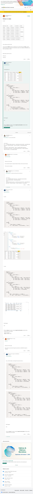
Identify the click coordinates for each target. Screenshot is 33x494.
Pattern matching (7, 481)
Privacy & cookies (22, 490)
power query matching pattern (9, 474)
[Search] (25, 7)
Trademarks (30, 490)
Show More (8, 187)
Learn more (25, 11)
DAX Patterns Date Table (8, 484)
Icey (6, 62)
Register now (3, 4)
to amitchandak (15, 154)
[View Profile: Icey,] (5, 63)
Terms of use (26, 490)
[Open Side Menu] (2, 7)
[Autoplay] (15, 465)
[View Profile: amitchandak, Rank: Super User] (5, 136)
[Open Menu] (30, 9)
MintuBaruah (7, 15)
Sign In (30, 7)
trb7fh (9, 479)
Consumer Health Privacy (12, 492)
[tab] (16, 465)
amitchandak (7, 135)
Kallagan (9, 482)
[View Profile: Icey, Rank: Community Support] (5, 190)
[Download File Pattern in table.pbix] (11, 333)
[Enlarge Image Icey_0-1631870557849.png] (13, 76)
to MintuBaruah (9, 62)
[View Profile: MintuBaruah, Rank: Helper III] (4, 16)
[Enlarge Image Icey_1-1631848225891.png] (17, 246)
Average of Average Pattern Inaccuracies (10, 471)
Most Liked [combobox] (29, 132)
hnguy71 (10, 472)
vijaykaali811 (9, 475)
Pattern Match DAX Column (8, 478)
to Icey (14, 338)
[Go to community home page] (8, 7)
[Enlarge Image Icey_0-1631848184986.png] (17, 307)
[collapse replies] (1, 135)
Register (27, 7)
